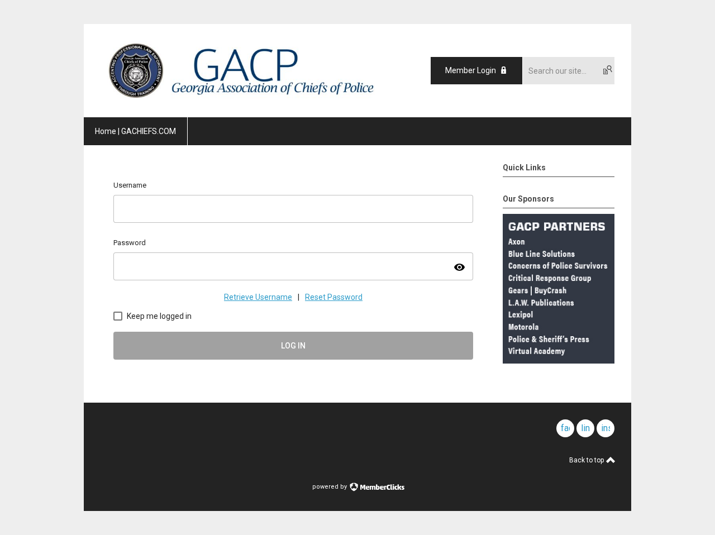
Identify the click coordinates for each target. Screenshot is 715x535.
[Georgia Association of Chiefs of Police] (240, 98)
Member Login (470, 70)
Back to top (587, 460)
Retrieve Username (258, 297)
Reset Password (334, 297)
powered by (330, 486)
